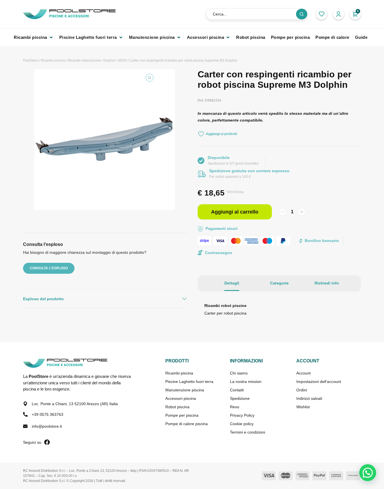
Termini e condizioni (247, 432)
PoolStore (30, 60)
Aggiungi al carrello (234, 212)
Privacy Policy (242, 415)
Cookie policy (242, 423)
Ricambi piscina (53, 60)
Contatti (237, 390)
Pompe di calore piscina (186, 423)
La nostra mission (245, 381)
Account (303, 373)
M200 (122, 60)
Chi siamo (239, 373)
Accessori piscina (180, 398)
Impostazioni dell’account (318, 381)
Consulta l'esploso (49, 268)
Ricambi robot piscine (84, 60)
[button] (34, 37)
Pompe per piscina (181, 415)
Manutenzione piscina (184, 390)
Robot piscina (177, 407)
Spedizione (240, 398)
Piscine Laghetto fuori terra (189, 381)
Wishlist (303, 407)
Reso (234, 407)
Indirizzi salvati (309, 398)
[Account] (338, 14)
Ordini (301, 390)
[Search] (301, 14)
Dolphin (109, 60)
